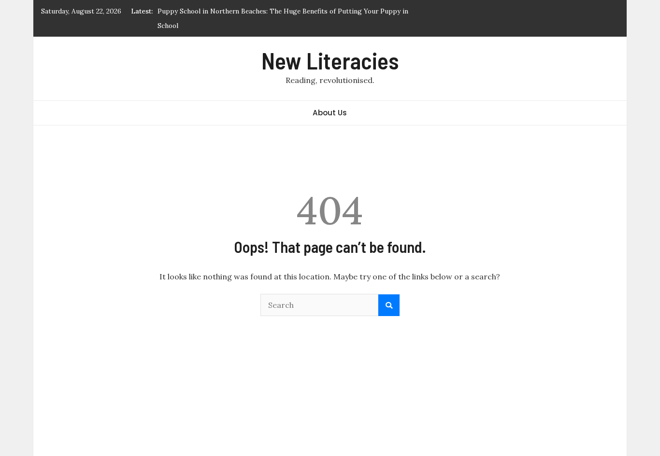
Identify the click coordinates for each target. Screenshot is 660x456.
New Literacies (330, 60)
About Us (330, 113)
